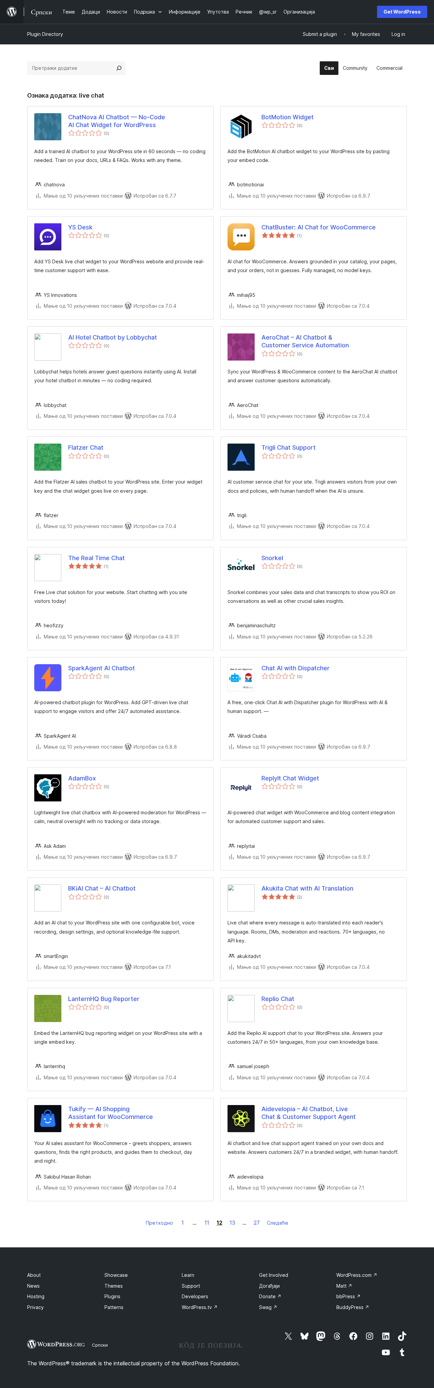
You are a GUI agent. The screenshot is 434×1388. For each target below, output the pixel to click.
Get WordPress (402, 12)
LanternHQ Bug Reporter (103, 998)
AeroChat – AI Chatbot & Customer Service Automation (305, 341)
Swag (268, 1307)
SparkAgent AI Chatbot (101, 668)
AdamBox (82, 778)
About (34, 1275)
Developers (195, 1296)
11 (206, 1222)
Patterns (113, 1307)
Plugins (112, 1296)
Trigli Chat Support (288, 447)
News (33, 1286)
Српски (100, 1345)
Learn (188, 1275)
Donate (270, 1296)
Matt (344, 1286)
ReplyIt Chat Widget (290, 778)
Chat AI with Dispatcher (295, 668)
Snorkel (272, 558)
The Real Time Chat (96, 558)
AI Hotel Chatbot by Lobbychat (112, 337)
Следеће (277, 1223)
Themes (113, 1286)
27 (257, 1222)
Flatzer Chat (85, 447)
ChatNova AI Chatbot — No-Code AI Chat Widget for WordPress (116, 121)
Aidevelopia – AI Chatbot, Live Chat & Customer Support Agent (308, 1112)
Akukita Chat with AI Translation (307, 888)
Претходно (159, 1223)
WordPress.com (356, 1275)
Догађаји (269, 1286)
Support (191, 1286)
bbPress (348, 1296)
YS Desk (80, 227)
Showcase (116, 1275)
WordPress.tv (200, 1307)
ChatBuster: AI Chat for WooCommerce (318, 227)
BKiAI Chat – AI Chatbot (102, 888)
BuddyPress (352, 1307)
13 (232, 1222)
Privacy (35, 1307)
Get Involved (273, 1275)
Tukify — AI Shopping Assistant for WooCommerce (110, 1112)
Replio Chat (277, 998)
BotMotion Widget (287, 117)
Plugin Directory (45, 34)
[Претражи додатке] (119, 68)
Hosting (35, 1296)
